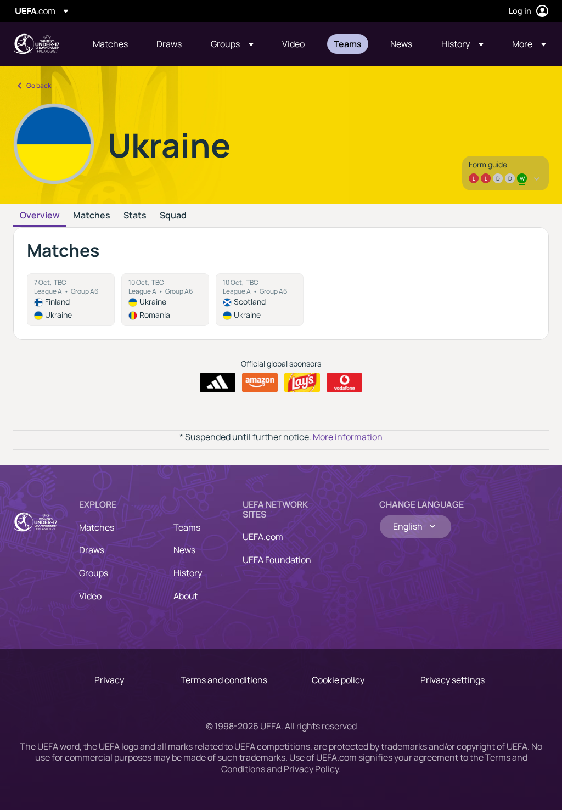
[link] (110, 43)
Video (90, 596)
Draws (91, 550)
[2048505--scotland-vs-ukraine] (260, 299)
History (187, 573)
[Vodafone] (344, 382)
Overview (40, 216)
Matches (91, 216)
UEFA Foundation (277, 560)
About (185, 596)
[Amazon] (260, 382)
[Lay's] (302, 382)
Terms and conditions (224, 680)
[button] (232, 43)
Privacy (109, 680)
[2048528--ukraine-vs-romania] (165, 299)
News (184, 550)
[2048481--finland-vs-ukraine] (71, 299)
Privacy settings (452, 680)
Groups (93, 573)
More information (348, 437)
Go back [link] (38, 85)
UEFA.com (263, 537)
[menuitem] (111, 43)
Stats (135, 216)
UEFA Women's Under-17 (36, 43)
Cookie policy (338, 680)
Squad (173, 216)
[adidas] (217, 382)
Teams (186, 527)
